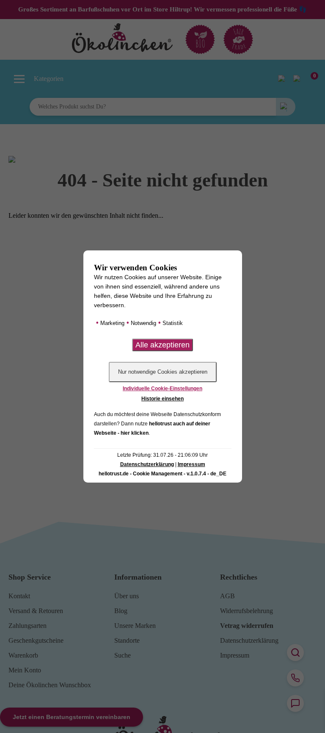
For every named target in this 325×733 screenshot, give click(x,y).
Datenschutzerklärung (147, 464)
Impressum (191, 464)
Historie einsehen (162, 399)
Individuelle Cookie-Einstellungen (162, 388)
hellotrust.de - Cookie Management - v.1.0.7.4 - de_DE (162, 474)
